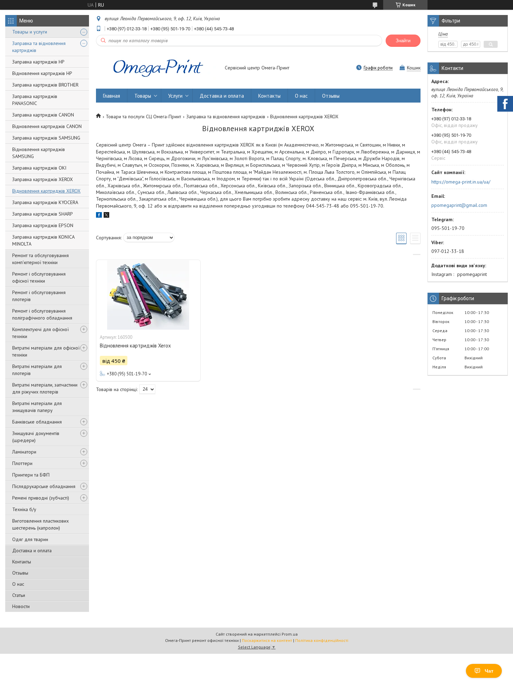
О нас (18, 584)
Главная (111, 95)
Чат (489, 671)
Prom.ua (290, 634)
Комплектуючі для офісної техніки (40, 332)
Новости (21, 606)
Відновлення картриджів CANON (47, 126)
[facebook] (99, 216)
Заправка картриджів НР (38, 62)
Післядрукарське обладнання (43, 486)
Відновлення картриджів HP (42, 73)
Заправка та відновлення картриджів (39, 46)
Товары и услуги (29, 32)
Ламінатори (24, 452)
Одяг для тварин (30, 539)
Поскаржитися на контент (267, 640)
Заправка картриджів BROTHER (45, 85)
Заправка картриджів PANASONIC (34, 99)
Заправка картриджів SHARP (42, 214)
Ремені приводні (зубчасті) (40, 498)
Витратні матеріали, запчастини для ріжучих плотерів (44, 388)
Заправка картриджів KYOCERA (45, 202)
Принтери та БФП (31, 475)
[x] (106, 216)
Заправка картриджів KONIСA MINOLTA (43, 240)
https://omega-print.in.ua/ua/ (460, 182)
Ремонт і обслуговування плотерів (39, 295)
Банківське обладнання (37, 422)
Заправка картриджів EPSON (42, 225)
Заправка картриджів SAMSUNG (46, 138)
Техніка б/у (24, 509)
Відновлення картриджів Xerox (135, 345)
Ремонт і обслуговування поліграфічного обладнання (42, 314)
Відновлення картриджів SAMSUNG (38, 152)
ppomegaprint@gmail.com (459, 205)
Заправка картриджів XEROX (42, 179)
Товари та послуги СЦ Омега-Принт (143, 116)
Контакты (21, 562)
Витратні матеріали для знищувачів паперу (37, 406)
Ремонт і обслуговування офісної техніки (39, 277)
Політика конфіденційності (321, 640)
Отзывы (20, 573)
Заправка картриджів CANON (43, 115)
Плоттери (22, 463)
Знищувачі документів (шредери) (35, 436)
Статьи (18, 595)
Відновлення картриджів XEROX (46, 191)
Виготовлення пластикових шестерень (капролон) (40, 524)
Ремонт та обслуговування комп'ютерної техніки (40, 258)
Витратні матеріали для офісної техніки (46, 351)
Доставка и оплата (32, 550)
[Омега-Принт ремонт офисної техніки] (157, 68)
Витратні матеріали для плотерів (37, 369)
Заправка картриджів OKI (39, 168)
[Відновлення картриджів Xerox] (148, 295)
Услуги (175, 95)
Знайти (403, 40)
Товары (142, 95)
